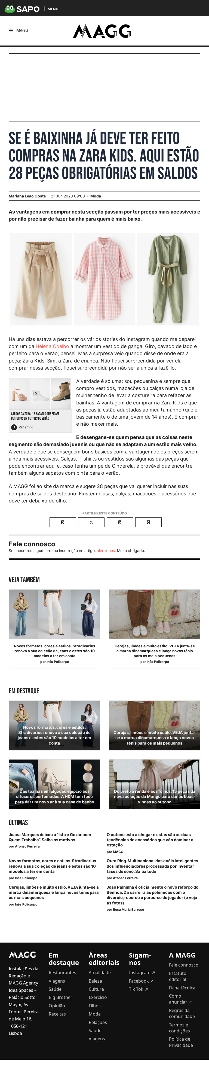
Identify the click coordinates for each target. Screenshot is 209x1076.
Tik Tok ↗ (138, 989)
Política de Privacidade (181, 1042)
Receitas (57, 1014)
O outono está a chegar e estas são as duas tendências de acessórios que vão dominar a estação (150, 840)
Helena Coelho (52, 346)
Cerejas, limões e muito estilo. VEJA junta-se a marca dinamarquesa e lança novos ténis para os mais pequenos (155, 651)
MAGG (118, 852)
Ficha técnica (182, 988)
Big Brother (60, 997)
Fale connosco (183, 965)
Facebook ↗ (141, 981)
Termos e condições (179, 1028)
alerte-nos (106, 550)
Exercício (98, 997)
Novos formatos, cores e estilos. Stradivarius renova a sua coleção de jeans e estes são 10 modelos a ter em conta (54, 651)
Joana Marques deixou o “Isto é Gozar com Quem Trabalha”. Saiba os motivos (50, 837)
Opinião (57, 1006)
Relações (98, 1022)
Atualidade (100, 973)
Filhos (95, 1006)
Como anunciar (180, 999)
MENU (53, 9)
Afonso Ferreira (27, 846)
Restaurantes (62, 973)
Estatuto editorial (177, 976)
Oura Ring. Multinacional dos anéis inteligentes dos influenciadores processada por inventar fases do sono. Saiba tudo (152, 866)
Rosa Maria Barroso (128, 909)
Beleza (95, 981)
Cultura (96, 989)
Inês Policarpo (58, 662)
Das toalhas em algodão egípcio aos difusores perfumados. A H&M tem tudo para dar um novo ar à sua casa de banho (54, 796)
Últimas (18, 822)
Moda (95, 196)
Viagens (57, 981)
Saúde (55, 989)
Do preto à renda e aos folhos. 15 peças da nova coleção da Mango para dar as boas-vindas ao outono (154, 796)
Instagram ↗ (142, 973)
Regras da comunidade (182, 1013)
